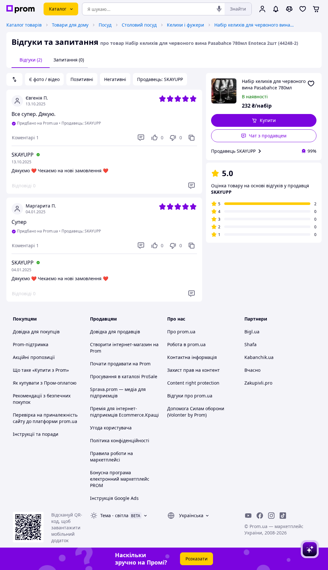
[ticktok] (283, 515)
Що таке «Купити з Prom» (41, 370)
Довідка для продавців (115, 332)
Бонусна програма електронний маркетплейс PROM (119, 478)
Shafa (250, 344)
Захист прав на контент (193, 370)
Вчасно (252, 370)
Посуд (105, 25)
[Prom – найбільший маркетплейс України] (20, 9)
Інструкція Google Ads (114, 498)
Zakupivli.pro (258, 383)
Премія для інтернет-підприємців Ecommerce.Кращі (124, 411)
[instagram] (271, 515)
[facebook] (260, 515)
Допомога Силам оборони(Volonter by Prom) (195, 411)
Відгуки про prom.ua (189, 396)
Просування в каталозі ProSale (123, 376)
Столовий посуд (139, 25)
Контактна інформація (192, 357)
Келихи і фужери (185, 25)
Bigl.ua (251, 332)
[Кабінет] (262, 9)
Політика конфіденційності (119, 440)
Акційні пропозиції (34, 357)
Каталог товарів (24, 25)
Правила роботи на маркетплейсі (111, 456)
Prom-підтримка (30, 344)
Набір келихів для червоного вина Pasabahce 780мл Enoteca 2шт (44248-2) (254, 25)
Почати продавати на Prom (120, 364)
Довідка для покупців (36, 332)
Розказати (196, 559)
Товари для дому (70, 25)
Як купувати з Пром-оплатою (45, 383)
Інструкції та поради (35, 434)
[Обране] (302, 9)
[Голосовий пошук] (219, 9)
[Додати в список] (311, 83)
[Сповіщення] (275, 9)
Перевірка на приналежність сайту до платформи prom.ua (45, 418)
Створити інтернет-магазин (121, 344)
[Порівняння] (289, 9)
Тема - (114, 515)
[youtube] (248, 515)
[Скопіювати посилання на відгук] (191, 137)
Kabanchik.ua (259, 357)
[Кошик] (316, 9)
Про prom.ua (181, 332)
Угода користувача (111, 428)
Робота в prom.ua (186, 344)
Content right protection (193, 383)
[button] (264, 120)
